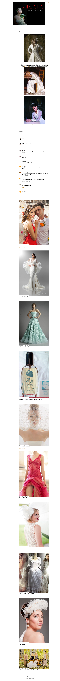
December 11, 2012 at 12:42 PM (26, 181)
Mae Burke (32, 678)
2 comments (23, 400)
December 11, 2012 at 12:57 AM (26, 141)
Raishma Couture (26, 66)
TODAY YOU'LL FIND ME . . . (25, 548)
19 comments (23, 448)
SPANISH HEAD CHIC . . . (25, 447)
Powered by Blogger (30, 676)
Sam (22, 150)
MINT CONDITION (24, 346)
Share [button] (11, 30)
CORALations (23, 497)
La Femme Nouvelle (29, 146)
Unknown (23, 166)
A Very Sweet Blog (25, 178)
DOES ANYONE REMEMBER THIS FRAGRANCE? (30, 399)
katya (23, 138)
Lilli (22, 156)
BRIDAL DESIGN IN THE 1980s (26, 593)
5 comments (23, 348)
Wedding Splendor (25, 132)
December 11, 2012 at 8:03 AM (26, 169)
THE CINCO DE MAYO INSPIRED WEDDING (29, 246)
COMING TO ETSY (23, 644)
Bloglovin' (23, 187)
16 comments (23, 499)
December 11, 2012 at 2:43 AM (25, 153)
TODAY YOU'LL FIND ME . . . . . (26, 296)
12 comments (23, 247)
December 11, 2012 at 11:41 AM (25, 175)
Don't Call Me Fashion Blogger (26, 186)
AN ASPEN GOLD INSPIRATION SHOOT (28, 669)
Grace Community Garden (26, 172)
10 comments (23, 549)
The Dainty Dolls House (25, 143)
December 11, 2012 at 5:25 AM (25, 158)
